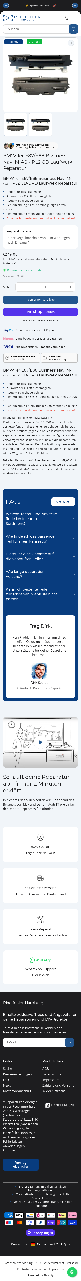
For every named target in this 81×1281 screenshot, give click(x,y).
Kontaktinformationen (31, 1269)
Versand (30, 259)
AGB (38, 1263)
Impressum (56, 1269)
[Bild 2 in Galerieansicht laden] (40, 124)
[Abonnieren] (69, 1042)
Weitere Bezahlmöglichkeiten (40, 320)
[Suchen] (73, 29)
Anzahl (7, 286)
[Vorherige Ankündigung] (6, 5)
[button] (75, 18)
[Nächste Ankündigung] (75, 5)
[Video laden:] (40, 742)
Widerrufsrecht (54, 1263)
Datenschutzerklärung (18, 1263)
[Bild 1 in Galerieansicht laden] (15, 124)
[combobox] (40, 29)
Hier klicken (40, 975)
